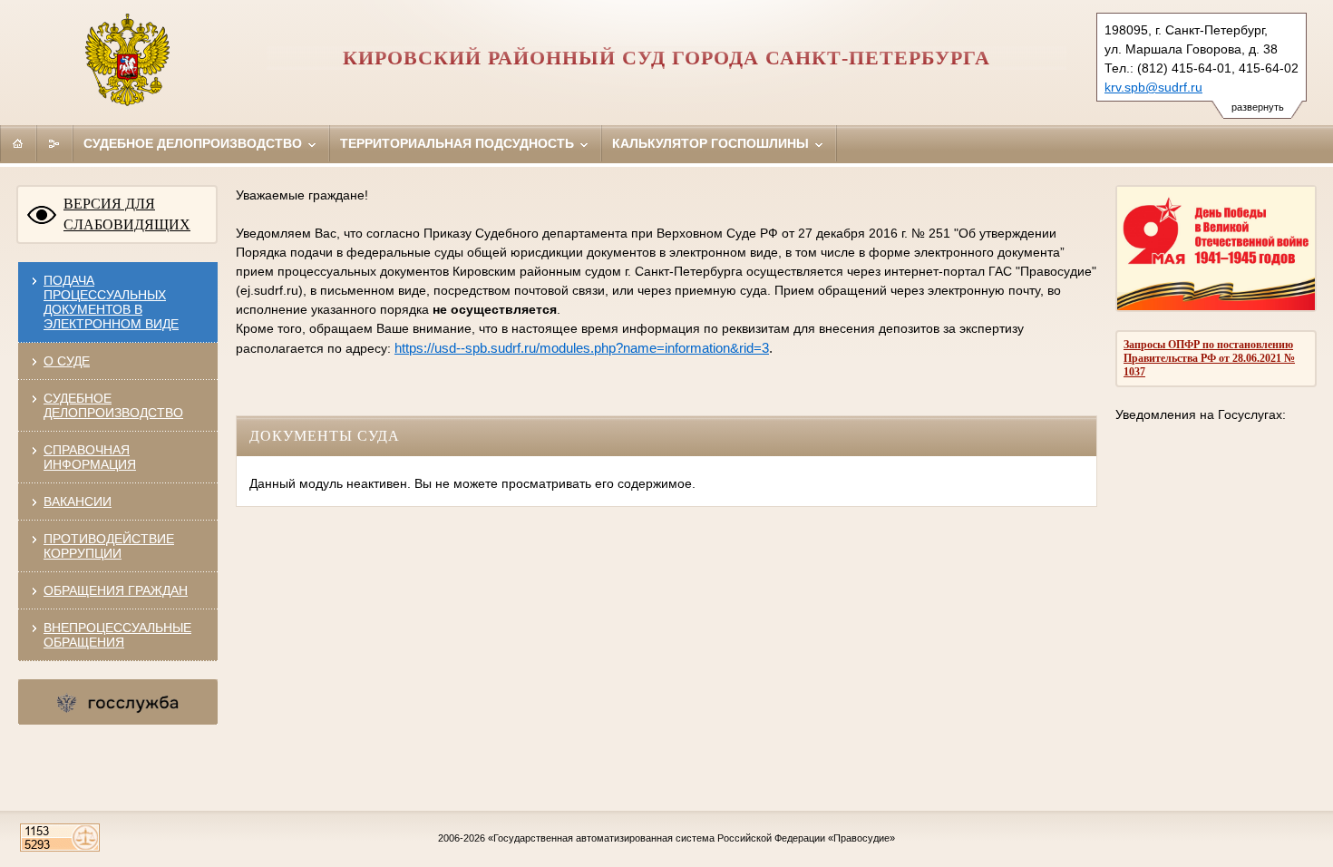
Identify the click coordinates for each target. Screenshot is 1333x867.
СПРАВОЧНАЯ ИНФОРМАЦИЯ (90, 457)
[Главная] (18, 143)
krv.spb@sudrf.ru (1153, 87)
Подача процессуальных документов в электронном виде (111, 302)
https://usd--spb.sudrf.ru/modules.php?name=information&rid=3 (581, 348)
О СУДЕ (67, 361)
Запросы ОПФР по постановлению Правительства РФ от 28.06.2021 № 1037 (1209, 358)
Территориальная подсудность (459, 143)
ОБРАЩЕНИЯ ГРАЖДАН (116, 590)
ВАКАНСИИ (78, 501)
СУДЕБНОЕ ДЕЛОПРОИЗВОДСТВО (113, 405)
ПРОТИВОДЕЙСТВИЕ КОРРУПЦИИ (109, 545)
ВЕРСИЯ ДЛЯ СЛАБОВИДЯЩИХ (126, 214)
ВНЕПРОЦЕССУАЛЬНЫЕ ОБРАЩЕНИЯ (117, 634)
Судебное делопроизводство (194, 143)
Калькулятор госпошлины (712, 143)
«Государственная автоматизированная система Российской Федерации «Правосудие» (691, 838)
